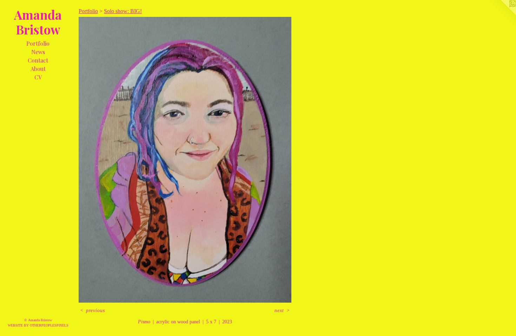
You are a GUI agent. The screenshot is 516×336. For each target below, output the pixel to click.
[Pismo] (185, 160)
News (38, 52)
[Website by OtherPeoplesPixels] (502, 14)
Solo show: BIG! (123, 11)
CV (38, 77)
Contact (38, 60)
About (38, 68)
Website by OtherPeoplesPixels (38, 325)
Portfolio (37, 43)
